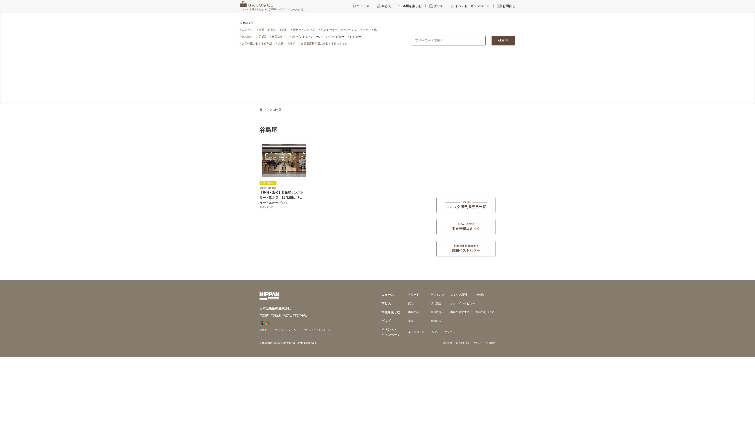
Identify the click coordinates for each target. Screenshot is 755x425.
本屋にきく (437, 312)
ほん (411, 303)
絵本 (284, 29)
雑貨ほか (436, 320)
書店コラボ (278, 36)
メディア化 (370, 29)
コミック (247, 29)
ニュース (387, 294)
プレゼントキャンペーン (306, 36)
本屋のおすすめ (460, 312)
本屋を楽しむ (267, 182)
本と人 (386, 303)
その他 (479, 294)
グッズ (386, 320)
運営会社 (447, 343)
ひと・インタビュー (462, 303)
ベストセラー (329, 29)
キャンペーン (416, 332)
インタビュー (336, 36)
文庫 (261, 29)
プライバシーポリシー (286, 330)
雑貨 (292, 43)
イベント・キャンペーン (390, 332)
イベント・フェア (442, 332)
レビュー (355, 36)
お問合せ (264, 330)
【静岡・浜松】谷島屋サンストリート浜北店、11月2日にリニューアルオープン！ (282, 197)
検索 (501, 40)
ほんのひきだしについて (469, 343)
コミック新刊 (458, 294)
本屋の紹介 (415, 312)
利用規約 (490, 343)
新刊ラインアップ (304, 29)
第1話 (262, 36)
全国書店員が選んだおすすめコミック (324, 43)
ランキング (350, 29)
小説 (273, 29)
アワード (413, 294)
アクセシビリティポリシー (318, 330)
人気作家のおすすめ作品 (257, 43)
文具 (281, 43)
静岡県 (272, 188)
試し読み (247, 36)
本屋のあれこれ (485, 312)
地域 (263, 188)
